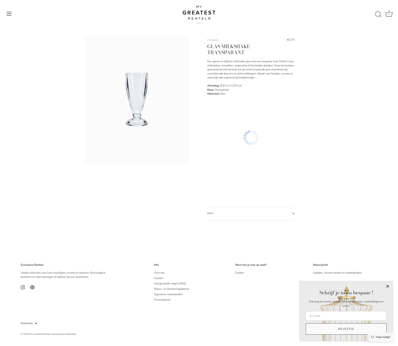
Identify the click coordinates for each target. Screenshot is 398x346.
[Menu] (9, 13)
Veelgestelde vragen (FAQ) (170, 283)
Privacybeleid (162, 300)
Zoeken (239, 273)
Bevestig (346, 329)
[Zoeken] (378, 14)
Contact (158, 278)
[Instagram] (23, 287)
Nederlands (27, 323)
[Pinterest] (32, 287)
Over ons (159, 273)
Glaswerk (212, 40)
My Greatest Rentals (40, 334)
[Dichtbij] (387, 286)
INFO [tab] (210, 213)
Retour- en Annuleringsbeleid (171, 289)
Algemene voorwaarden (168, 294)
